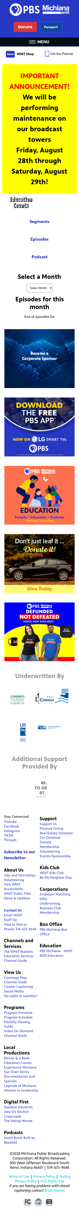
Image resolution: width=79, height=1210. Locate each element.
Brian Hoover (55, 1190)
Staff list (10, 920)
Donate (45, 842)
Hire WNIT (12, 884)
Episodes (39, 239)
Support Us (48, 824)
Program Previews (18, 1013)
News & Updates (17, 898)
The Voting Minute (18, 1121)
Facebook (11, 826)
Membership (49, 847)
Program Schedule (18, 1017)
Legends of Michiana (20, 1086)
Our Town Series (16, 1072)
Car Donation (50, 837)
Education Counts (39, 202)
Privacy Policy (44, 1176)
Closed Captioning (49, 1201)
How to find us (15, 924)
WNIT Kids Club (52, 873)
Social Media (14, 991)
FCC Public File (52, 1181)
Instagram (12, 831)
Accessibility (13, 889)
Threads (10, 840)
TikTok (8, 835)
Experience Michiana (20, 1067)
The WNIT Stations (18, 951)
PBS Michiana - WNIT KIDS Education (56, 953)
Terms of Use (18, 1176)
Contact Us (13, 910)
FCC (27, 1201)
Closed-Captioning (18, 987)
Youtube (10, 822)
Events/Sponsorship (55, 856)
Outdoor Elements (18, 1107)
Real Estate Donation (56, 833)
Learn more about (51, 27)
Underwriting (50, 903)
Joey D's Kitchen (16, 1112)
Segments (40, 221)
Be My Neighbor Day (56, 877)
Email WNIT (13, 915)
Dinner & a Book (16, 1058)
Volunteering (14, 880)
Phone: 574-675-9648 (20, 929)
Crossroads (12, 1116)
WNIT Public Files (17, 893)
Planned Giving (51, 828)
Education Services (19, 956)
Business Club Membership (50, 910)
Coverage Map (15, 978)
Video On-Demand (18, 1031)
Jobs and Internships (20, 875)
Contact (38, 1201)
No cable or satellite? (20, 996)
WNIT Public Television (39, 19)
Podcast (40, 256)
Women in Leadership (21, 1090)
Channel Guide (15, 961)
